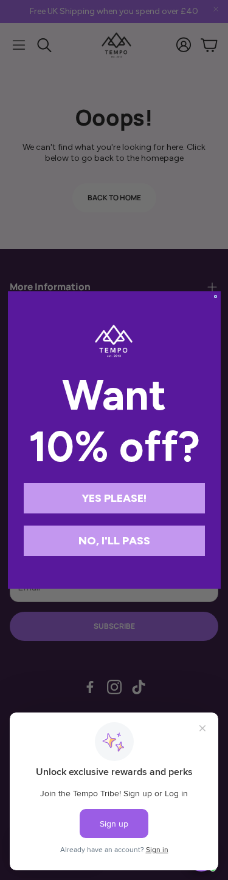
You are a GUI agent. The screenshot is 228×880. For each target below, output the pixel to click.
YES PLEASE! (114, 498)
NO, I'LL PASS (114, 540)
